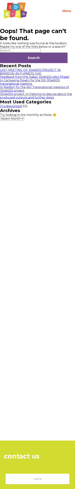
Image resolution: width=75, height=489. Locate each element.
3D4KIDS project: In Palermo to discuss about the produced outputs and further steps (36, 95)
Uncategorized (11, 106)
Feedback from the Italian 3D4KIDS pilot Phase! (34, 77)
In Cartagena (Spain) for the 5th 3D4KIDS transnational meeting (30, 82)
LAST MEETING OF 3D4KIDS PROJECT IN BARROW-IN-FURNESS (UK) (30, 71)
